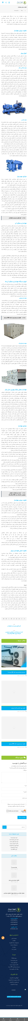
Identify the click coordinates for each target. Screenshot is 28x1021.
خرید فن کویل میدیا (14, 841)
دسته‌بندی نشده (22, 675)
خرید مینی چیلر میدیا (14, 839)
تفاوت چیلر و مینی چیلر (14, 880)
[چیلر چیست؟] (14, 862)
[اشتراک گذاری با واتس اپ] (9, 619)
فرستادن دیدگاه (22, 817)
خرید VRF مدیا (14, 849)
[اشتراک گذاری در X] (22, 619)
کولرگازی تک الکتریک (14, 978)
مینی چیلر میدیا (14, 960)
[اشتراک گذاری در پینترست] (19, 619)
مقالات (18, 675)
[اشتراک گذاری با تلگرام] (6, 619)
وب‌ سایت (24, 798)
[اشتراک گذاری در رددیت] (17, 619)
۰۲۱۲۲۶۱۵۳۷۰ (14, 920)
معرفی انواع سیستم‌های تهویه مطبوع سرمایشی (14, 893)
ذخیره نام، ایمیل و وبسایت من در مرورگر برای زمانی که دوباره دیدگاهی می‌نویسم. (16, 805)
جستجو (4, 827)
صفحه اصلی (14, 938)
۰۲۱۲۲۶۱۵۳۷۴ (14, 924)
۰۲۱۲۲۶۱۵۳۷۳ (14, 922)
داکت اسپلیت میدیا (14, 843)
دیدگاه (25, 770)
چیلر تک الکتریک (14, 847)
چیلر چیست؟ (14, 867)
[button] (2, 937)
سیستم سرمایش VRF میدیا (14, 967)
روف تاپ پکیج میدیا (14, 969)
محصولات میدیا (14, 945)
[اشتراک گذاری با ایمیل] (4, 619)
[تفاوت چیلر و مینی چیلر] (14, 875)
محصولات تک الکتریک (14, 943)
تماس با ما (14, 949)
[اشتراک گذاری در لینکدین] (11, 619)
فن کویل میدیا (14, 962)
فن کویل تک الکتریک (14, 982)
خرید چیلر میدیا (14, 838)
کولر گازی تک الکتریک (14, 845)
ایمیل (25, 792)
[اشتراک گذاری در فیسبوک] (24, 619)
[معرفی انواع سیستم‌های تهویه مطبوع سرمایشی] (14, 888)
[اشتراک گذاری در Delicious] (14, 619)
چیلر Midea (14, 958)
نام (26, 786)
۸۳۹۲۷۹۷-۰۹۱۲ (14, 929)
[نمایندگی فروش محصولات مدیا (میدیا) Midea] (21, 2)
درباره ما (14, 947)
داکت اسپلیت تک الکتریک (14, 980)
